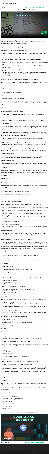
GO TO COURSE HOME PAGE (34, 7)
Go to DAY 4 (5, 442)
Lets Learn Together (9, 3)
